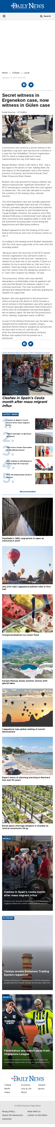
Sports (41, 1089)
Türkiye (16, 73)
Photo (24, 1092)
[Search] (41, 16)
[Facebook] (24, 84)
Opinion (41, 1085)
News (5, 73)
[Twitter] (31, 84)
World (7, 1089)
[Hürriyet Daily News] (27, 6)
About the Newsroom (12, 1115)
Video (7, 1092)
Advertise (7, 1119)
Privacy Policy (8, 1112)
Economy (25, 1085)
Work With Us (34, 1112)
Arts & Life (26, 1089)
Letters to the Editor (37, 1115)
